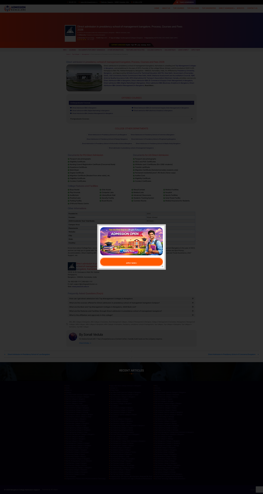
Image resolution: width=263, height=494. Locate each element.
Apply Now (131, 263)
